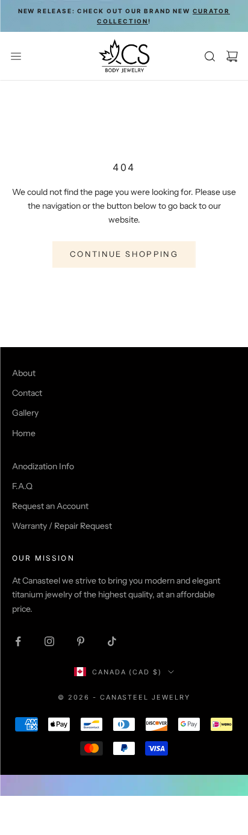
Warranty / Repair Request (62, 525)
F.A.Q (22, 486)
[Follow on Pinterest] (81, 641)
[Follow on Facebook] (18, 641)
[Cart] (232, 56)
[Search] (209, 56)
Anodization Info (43, 466)
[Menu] (16, 56)
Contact (27, 392)
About (24, 373)
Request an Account (50, 506)
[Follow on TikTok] (112, 641)
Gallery (25, 412)
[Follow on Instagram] (49, 641)
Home (24, 433)
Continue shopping (124, 254)
